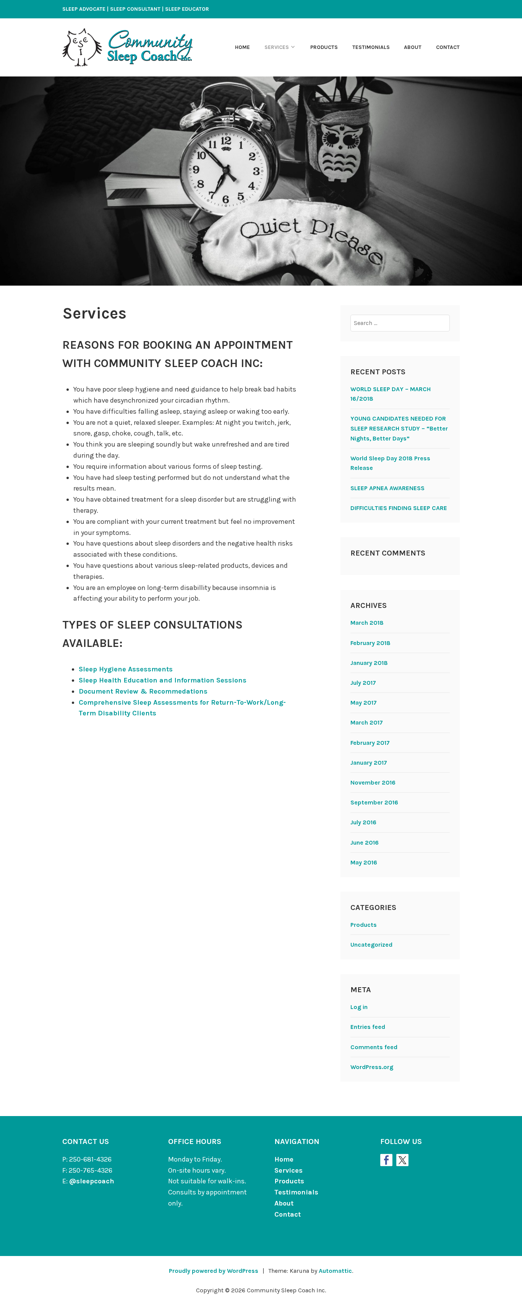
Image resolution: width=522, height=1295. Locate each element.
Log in (359, 1007)
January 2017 (368, 762)
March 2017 (366, 722)
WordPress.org (371, 1067)
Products (324, 47)
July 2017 (363, 682)
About (412, 47)
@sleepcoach (91, 1181)
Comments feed (373, 1047)
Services (276, 47)
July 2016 (363, 822)
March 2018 (367, 622)
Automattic (335, 1270)
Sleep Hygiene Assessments (126, 669)
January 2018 (369, 662)
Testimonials (371, 47)
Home (242, 47)
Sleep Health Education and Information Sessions (162, 680)
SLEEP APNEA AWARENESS (387, 488)
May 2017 (363, 702)
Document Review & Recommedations (143, 691)
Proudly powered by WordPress (213, 1270)
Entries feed (367, 1026)
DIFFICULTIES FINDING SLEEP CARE (398, 508)
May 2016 (363, 862)
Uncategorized (371, 944)
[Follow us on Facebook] (386, 1160)
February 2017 (370, 742)
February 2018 (370, 643)
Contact (448, 47)
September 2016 (374, 802)
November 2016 (373, 782)
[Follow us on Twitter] (402, 1160)
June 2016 (364, 842)
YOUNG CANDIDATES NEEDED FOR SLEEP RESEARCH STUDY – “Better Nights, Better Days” (399, 428)
